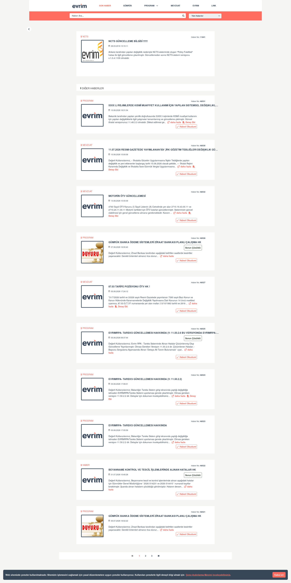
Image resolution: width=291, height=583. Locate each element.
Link (213, 5)
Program (149, 5)
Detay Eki (190, 122)
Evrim (196, 5)
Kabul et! (279, 574)
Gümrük (127, 5)
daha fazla (175, 122)
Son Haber (105, 5)
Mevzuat (175, 5)
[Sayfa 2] (158, 555)
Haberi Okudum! (187, 126)
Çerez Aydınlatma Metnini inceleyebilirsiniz (208, 574)
